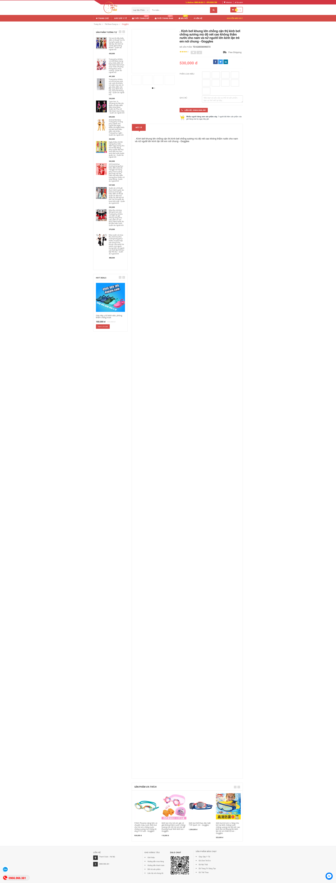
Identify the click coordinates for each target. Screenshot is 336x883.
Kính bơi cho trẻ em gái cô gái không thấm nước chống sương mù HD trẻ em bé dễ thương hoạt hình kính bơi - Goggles (173, 827)
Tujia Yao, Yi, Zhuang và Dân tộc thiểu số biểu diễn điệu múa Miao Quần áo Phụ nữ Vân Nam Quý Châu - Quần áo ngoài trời (116, 107)
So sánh (240, 2)
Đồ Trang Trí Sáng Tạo (207, 868)
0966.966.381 (104, 864)
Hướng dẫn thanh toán (156, 865)
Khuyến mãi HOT (235, 18)
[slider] (184, 52)
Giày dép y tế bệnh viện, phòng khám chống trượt (109, 316)
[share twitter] (220, 62)
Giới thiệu (151, 857)
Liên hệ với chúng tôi (155, 873)
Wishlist (229, 2)
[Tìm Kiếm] (213, 10)
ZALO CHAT (175, 852)
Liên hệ (198, 18)
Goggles (125, 24)
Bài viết (184, 17)
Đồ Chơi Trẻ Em (205, 860)
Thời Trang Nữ (141, 17)
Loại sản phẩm (139, 10)
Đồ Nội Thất (203, 864)
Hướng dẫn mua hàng (156, 861)
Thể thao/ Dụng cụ (111, 24)
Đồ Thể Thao (204, 872)
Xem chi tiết (103, 326)
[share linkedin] (225, 62)
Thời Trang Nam (164, 17)
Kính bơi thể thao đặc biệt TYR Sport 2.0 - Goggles (200, 824)
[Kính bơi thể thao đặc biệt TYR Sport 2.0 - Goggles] (201, 806)
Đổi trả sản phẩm (154, 869)
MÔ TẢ (139, 127)
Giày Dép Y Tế (120, 18)
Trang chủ (103, 18)
